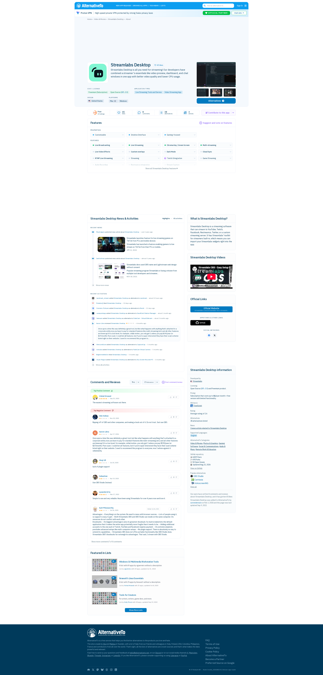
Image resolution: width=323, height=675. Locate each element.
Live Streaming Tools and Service (149, 92)
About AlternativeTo (215, 655)
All (134, 382)
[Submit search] (205, 6)
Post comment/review (173, 382)
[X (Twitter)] (93, 669)
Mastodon (193, 653)
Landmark (143, 298)
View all (193, 487)
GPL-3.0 (124, 92)
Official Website (211, 309)
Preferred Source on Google (219, 663)
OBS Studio (198, 476)
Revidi (142, 308)
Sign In (240, 5)
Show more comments (100, 542)
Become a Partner (214, 659)
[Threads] (106, 669)
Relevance (150, 382)
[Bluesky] (102, 669)
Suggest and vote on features (217, 123)
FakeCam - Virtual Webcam (142, 318)
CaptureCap (141, 344)
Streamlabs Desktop (132, 232)
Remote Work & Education (206, 449)
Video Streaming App (173, 92)
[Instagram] (111, 669)
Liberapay (175, 655)
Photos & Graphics (210, 443)
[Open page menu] (245, 6)
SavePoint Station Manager (146, 313)
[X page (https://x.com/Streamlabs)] (214, 335)
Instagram (106, 655)
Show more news (102, 285)
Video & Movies (196, 443)
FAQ (207, 640)
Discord (158, 653)
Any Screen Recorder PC (145, 360)
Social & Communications (209, 446)
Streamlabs (197, 381)
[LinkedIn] (116, 669)
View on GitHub (196, 468)
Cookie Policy (212, 651)
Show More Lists (135, 610)
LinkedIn (116, 655)
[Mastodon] (97, 669)
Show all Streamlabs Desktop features (161, 168)
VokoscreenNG (201, 483)
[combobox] (218, 6)
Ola (104, 644)
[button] (158, 65)
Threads (97, 655)
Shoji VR (102, 460)
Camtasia (198, 479)
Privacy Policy (212, 647)
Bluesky (90, 655)
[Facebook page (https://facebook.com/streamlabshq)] (209, 335)
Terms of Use (212, 644)
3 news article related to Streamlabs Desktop (208, 428)
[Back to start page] (93, 5)
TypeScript (197, 406)
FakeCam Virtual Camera (141, 349)
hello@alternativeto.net (139, 653)
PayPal (184, 655)
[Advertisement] (161, 40)
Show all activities (102, 365)
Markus (113, 644)
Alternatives (214, 100)
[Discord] (88, 669)
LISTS (163, 6)
